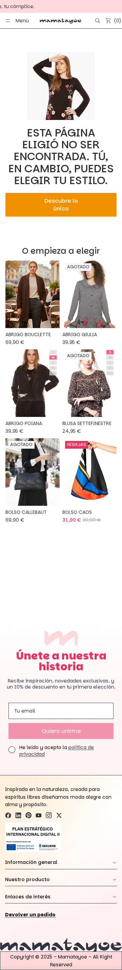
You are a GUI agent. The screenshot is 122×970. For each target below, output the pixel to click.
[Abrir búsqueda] (97, 20)
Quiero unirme (61, 731)
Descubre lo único (61, 205)
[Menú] (8, 20)
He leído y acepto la (56, 750)
